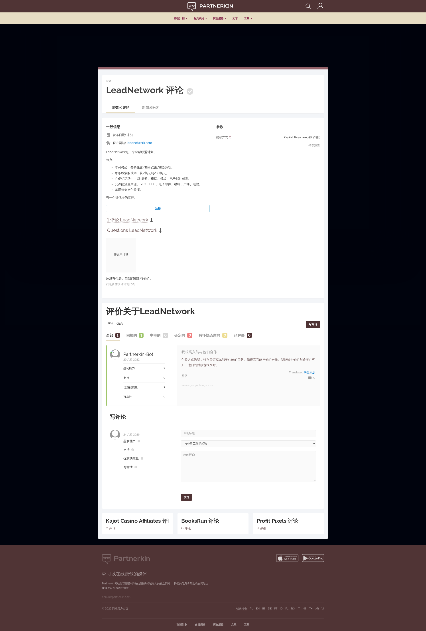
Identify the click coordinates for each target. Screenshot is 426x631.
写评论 (313, 324)
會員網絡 (198, 18)
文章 (235, 18)
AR (317, 608)
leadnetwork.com (139, 143)
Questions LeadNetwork (132, 230)
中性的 (155, 335)
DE (270, 608)
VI (322, 608)
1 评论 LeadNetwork (128, 220)
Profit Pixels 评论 (277, 521)
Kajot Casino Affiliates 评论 (137, 521)
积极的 (131, 335)
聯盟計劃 (179, 18)
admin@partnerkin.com (116, 597)
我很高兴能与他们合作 (199, 352)
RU (251, 608)
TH (311, 608)
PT (275, 608)
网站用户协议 (120, 608)
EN (258, 608)
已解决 (239, 335)
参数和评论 (121, 107)
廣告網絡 (218, 18)
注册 (158, 208)
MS (304, 608)
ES (263, 608)
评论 (110, 323)
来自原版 (309, 372)
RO (293, 608)
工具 (246, 18)
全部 (109, 335)
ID (281, 608)
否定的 (179, 335)
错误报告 (314, 145)
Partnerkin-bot (138, 354)
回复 (184, 375)
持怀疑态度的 (209, 335)
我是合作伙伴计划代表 (120, 284)
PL (286, 608)
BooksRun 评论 (200, 521)
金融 (108, 81)
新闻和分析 (151, 107)
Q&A (119, 323)
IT (299, 608)
